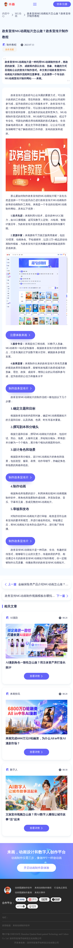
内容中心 (6, 14)
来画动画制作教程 (43, 888)
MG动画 (18, 14)
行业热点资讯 (60, 888)
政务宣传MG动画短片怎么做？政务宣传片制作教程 (49, 14)
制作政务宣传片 (19, 388)
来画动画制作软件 (21, 925)
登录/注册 (62, 4)
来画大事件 (40, 892)
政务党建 (9, 49)
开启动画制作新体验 (36, 867)
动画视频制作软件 (23, 888)
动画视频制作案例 (23, 892)
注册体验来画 (18, 335)
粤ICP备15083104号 (11, 934)
